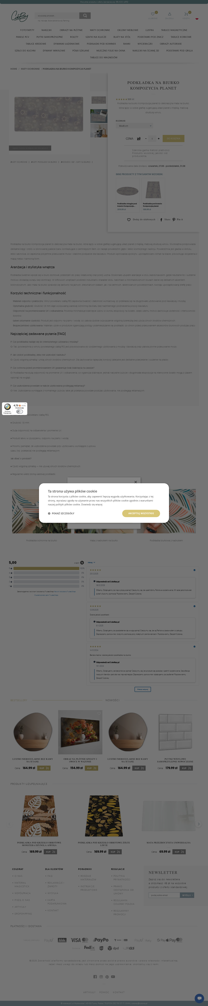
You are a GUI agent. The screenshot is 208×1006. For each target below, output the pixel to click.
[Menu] (25, 404)
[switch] (19, 412)
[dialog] (104, 503)
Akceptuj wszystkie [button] (141, 513)
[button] (61, 513)
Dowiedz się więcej (91, 504)
